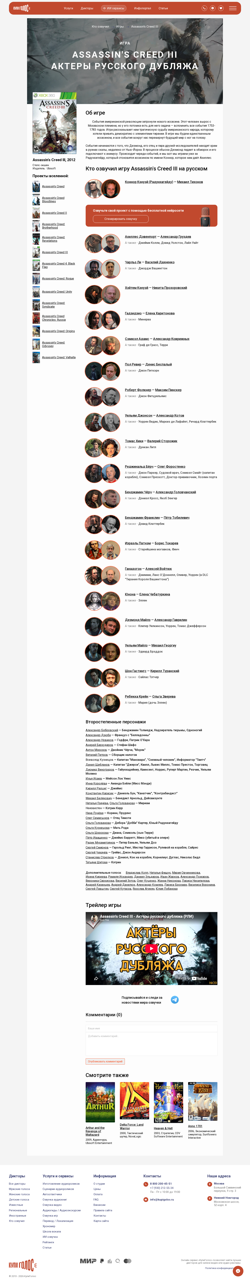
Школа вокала (52, 1231)
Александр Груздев (176, 236)
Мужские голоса (19, 1189)
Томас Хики (134, 441)
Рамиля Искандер (120, 876)
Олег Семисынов (97, 818)
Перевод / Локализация (58, 1221)
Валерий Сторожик (162, 441)
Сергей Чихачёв (97, 852)
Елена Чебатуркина (154, 594)
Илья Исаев (94, 778)
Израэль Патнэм (138, 543)
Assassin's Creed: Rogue (58, 278)
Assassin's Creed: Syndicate (53, 304)
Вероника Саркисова (100, 880)
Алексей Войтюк (158, 569)
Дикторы (87, 8)
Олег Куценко (146, 880)
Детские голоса (19, 1199)
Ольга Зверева (164, 696)
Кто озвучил (17, 1221)
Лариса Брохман (175, 884)
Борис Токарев (166, 543)
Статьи (163, 8)
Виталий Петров (97, 755)
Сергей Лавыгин (97, 888)
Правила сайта (103, 1210)
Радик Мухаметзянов (100, 842)
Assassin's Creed (53, 186)
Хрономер (49, 1226)
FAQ (96, 1199)
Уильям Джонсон (138, 415)
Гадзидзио (133, 313)
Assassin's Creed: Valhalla (59, 357)
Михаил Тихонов (190, 182)
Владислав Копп (137, 872)
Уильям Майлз (136, 645)
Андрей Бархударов (99, 745)
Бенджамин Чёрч (138, 492)
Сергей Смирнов (97, 847)
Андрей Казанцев (98, 884)
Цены (97, 1189)
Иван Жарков (169, 876)
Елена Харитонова (160, 313)
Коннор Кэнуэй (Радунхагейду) (149, 182)
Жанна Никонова (169, 880)
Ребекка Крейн (136, 696)
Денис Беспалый (158, 364)
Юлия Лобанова (167, 888)
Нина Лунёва (94, 813)
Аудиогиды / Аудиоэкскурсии (62, 1210)
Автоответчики (52, 1194)
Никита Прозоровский (169, 288)
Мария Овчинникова (186, 872)
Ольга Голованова (122, 803)
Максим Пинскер (168, 390)
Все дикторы (17, 1183)
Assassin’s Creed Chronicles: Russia (54, 317)
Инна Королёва (96, 783)
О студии (99, 1183)
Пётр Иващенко (97, 837)
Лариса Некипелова (195, 880)
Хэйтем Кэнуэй (136, 288)
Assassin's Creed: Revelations (53, 239)
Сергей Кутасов (120, 888)
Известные (16, 1205)
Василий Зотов (125, 880)
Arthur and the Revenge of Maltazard (95, 1131)
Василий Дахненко (160, 262)
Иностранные (17, 1215)
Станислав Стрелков (100, 857)
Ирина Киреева (96, 876)
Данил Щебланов (98, 764)
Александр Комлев (150, 884)
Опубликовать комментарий (105, 1061)
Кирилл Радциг (96, 788)
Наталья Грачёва (97, 803)
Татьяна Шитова (96, 862)
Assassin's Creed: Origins (58, 331)
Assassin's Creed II (54, 213)
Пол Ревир (133, 364)
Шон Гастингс (135, 671)
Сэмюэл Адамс (137, 339)
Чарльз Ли (133, 262)
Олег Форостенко (171, 466)
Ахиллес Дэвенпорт (140, 236)
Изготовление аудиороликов (61, 1183)
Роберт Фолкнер (138, 390)
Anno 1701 (195, 1126)
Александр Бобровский (102, 730)
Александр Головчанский (176, 492)
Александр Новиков (99, 740)
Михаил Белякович (99, 798)
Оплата (98, 1194)
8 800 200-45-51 (161, 1183)
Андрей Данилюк (123, 884)
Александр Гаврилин (170, 620)
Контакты (100, 1215)
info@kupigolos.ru (162, 1199)
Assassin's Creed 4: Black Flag (58, 265)
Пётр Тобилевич (176, 518)
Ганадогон (133, 569)
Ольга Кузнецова (97, 828)
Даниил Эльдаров (146, 876)
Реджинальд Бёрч (139, 466)
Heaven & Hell (163, 1128)
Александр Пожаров (194, 876)
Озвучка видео (52, 1205)
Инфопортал (142, 8)
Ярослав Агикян (143, 888)
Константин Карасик (99, 793)
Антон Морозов (96, 750)
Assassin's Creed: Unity (57, 291)
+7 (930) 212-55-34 (161, 1188)
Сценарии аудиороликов (58, 1189)
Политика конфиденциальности (223, 1268)
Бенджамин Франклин (142, 518)
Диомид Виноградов (100, 769)
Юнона (130, 594)
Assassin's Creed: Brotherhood (53, 225)
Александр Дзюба (98, 735)
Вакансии (99, 1205)
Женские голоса (19, 1194)
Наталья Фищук (160, 872)
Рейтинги (48, 1242)
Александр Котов (170, 415)
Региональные (18, 1210)
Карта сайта (101, 1221)
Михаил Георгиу (164, 645)
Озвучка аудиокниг (55, 1199)
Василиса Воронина (201, 884)
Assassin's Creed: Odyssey (53, 344)
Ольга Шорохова (97, 832)
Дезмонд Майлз (137, 620)
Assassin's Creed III (55, 252)
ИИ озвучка (50, 1236)
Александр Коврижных (171, 339)
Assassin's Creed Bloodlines (53, 199)
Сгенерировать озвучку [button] (121, 219)
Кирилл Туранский (164, 671)
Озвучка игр (50, 1215)
